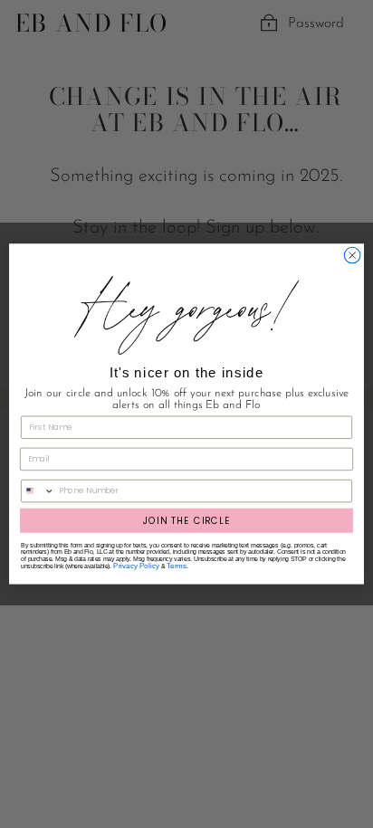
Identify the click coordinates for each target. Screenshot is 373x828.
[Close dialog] (352, 255)
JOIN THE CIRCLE (186, 520)
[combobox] (38, 491)
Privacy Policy (136, 566)
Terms (176, 566)
